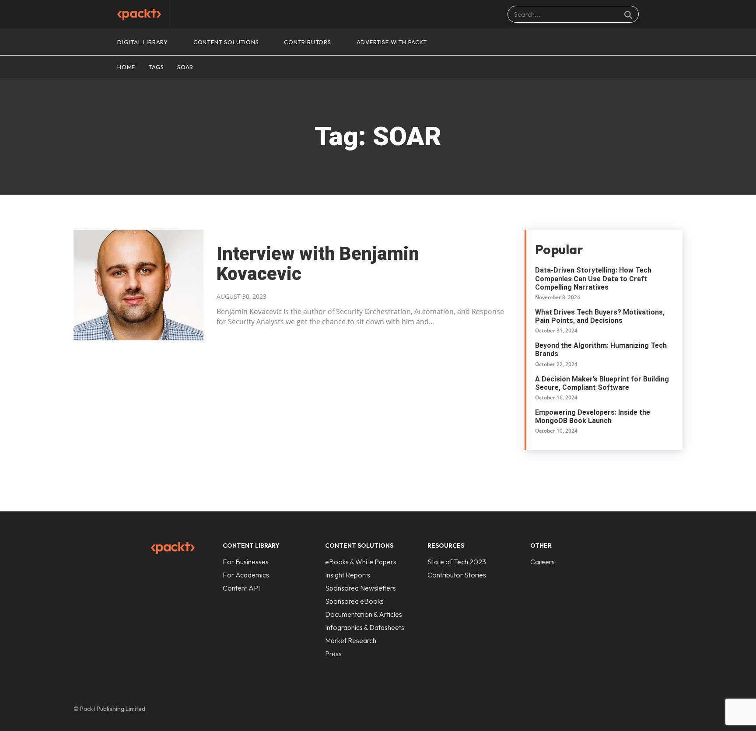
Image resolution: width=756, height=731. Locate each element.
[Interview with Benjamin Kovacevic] (138, 285)
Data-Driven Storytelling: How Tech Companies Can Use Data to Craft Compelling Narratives (593, 278)
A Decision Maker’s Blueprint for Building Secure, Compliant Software (602, 383)
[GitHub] (620, 709)
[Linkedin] (639, 709)
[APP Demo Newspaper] (139, 14)
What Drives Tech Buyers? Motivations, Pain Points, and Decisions (600, 316)
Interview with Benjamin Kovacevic (318, 263)
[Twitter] (657, 709)
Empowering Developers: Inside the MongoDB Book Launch (592, 416)
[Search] (628, 14)
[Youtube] (675, 709)
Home (126, 66)
